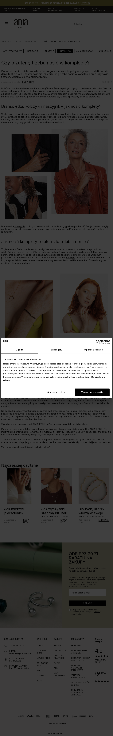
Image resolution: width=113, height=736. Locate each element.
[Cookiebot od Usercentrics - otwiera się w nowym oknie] (98, 342)
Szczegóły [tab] (56, 349)
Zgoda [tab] (19, 349)
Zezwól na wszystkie (92, 392)
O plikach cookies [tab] (93, 349)
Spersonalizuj (54, 392)
